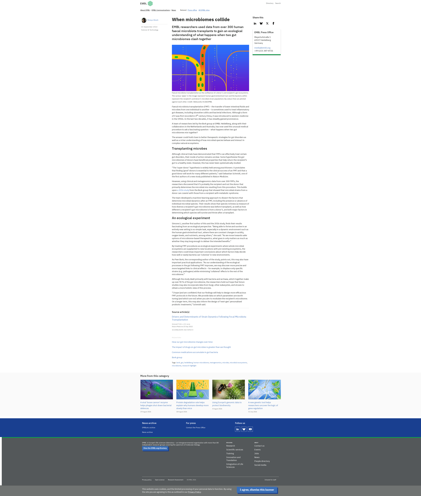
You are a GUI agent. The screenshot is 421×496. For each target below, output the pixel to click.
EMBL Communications (161, 10)
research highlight (189, 366)
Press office (192, 10)
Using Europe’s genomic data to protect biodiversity (227, 404)
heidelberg (188, 363)
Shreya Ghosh (152, 20)
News (174, 10)
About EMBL (145, 10)
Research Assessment (175, 480)
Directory (269, 3)
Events (257, 450)
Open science (159, 480)
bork (178, 363)
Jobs (256, 454)
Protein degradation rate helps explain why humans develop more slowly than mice (192, 405)
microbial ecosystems (238, 363)
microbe (225, 363)
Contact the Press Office (195, 428)
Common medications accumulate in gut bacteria (195, 352)
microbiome (176, 366)
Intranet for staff (270, 480)
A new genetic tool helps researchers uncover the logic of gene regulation (263, 405)
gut (182, 363)
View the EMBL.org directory (155, 448)
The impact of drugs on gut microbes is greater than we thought (201, 347)
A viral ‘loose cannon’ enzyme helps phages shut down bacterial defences (155, 405)
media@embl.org (262, 48)
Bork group (177, 357)
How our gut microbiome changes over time (192, 342)
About (256, 442)
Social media (260, 465)
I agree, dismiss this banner (257, 490)
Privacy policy (147, 480)
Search (278, 3)
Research (230, 446)
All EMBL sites (204, 10)
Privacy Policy (194, 492)
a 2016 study (183, 190)
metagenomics (215, 363)
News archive (147, 432)
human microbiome (201, 363)
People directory (262, 461)
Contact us (259, 446)
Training (230, 454)
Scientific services (234, 450)
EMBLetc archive (148, 428)
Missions (229, 442)
